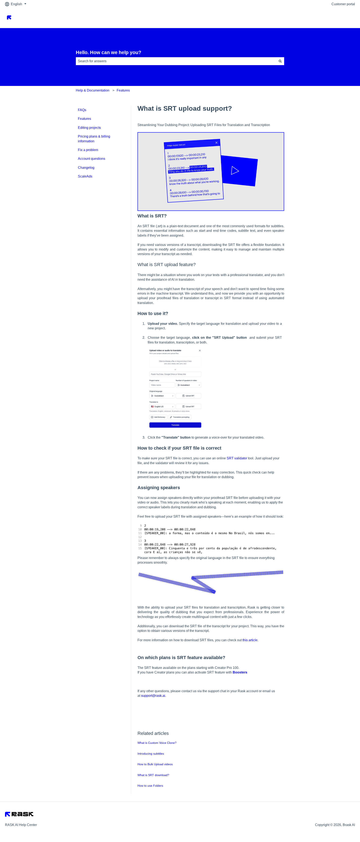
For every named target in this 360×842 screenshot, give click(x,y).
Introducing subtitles (151, 753)
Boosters (240, 672)
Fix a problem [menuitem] (88, 150)
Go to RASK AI (340, 18)
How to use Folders (150, 785)
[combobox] (176, 61)
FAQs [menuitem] (82, 110)
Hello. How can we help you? (108, 52)
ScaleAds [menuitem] (85, 176)
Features (123, 90)
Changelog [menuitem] (86, 167)
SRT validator (237, 458)
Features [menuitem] (84, 118)
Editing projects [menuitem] (89, 127)
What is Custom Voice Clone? (157, 742)
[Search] (280, 61)
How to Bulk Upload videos (155, 764)
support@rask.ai (153, 695)
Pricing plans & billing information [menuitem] (94, 139)
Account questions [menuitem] (91, 158)
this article (250, 640)
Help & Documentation (92, 90)
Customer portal (343, 4)
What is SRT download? (153, 775)
